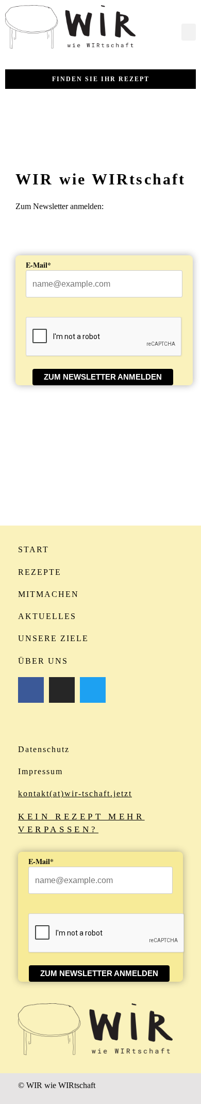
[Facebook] (31, 690)
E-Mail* (38, 264)
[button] (188, 32)
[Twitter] (93, 690)
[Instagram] (62, 690)
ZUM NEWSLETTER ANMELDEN (103, 376)
